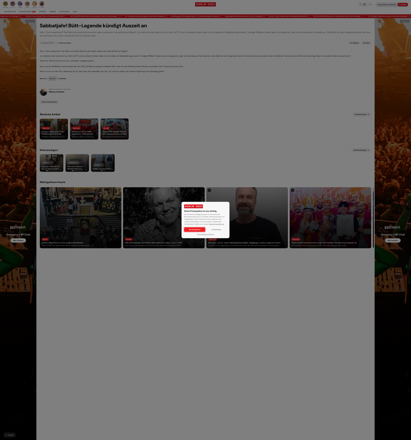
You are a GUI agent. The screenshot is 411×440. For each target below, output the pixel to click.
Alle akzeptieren (195, 230)
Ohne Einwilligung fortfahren (205, 234)
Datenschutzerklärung (216, 224)
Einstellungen (216, 230)
